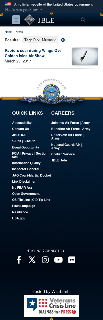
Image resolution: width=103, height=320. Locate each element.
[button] (24, 9)
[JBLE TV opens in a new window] (58, 261)
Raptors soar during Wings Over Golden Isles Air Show (34, 53)
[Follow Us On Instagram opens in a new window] (45, 261)
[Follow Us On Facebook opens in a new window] (18, 261)
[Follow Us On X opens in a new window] (32, 261)
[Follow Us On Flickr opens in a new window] (71, 261)
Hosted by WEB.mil (49, 291)
